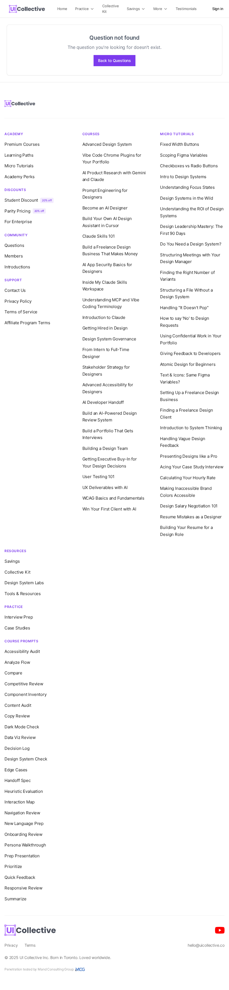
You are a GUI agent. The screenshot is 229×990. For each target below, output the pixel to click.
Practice (82, 8)
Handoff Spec (17, 780)
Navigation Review (22, 812)
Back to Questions (114, 60)
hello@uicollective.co (206, 945)
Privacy (11, 945)
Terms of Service (20, 311)
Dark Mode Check (21, 726)
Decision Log (17, 748)
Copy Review (17, 716)
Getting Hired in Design (105, 328)
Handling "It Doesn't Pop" (184, 307)
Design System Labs (24, 582)
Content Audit (17, 705)
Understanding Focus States (187, 187)
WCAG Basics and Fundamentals (113, 498)
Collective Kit (110, 8)
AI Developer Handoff (103, 402)
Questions (14, 245)
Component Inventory (25, 694)
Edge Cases (15, 769)
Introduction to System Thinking (191, 427)
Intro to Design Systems (183, 176)
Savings (133, 8)
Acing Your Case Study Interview (191, 466)
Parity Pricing (24, 211)
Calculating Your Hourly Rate (187, 477)
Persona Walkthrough (25, 845)
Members (13, 256)
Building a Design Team (105, 448)
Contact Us (15, 290)
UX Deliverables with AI (105, 487)
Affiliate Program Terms (27, 322)
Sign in (217, 8)
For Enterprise (18, 221)
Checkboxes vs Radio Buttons (189, 165)
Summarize (15, 898)
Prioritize (13, 866)
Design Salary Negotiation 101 (189, 506)
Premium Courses (21, 144)
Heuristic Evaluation (23, 791)
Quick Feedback (19, 877)
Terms (30, 945)
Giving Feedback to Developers (190, 353)
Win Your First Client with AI (109, 509)
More (157, 8)
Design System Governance (109, 339)
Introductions (17, 266)
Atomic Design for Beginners (187, 364)
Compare (13, 673)
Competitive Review (23, 683)
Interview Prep (18, 617)
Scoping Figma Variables (183, 155)
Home (62, 8)
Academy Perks (19, 176)
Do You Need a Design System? (190, 244)
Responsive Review (23, 888)
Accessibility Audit (22, 651)
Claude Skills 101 (98, 236)
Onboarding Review (23, 834)
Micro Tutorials (18, 165)
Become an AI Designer (105, 208)
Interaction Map (19, 802)
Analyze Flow (17, 662)
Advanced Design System (107, 144)
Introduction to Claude (103, 317)
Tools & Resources (22, 593)
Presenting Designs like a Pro (188, 456)
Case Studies (17, 628)
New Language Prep (24, 823)
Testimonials (186, 8)
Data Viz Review (19, 737)
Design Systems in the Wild (186, 198)
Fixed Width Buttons (179, 144)
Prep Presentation (22, 855)
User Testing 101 (98, 476)
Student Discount (28, 200)
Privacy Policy (18, 301)
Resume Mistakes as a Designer (191, 516)
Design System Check (25, 759)
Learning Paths (19, 155)
